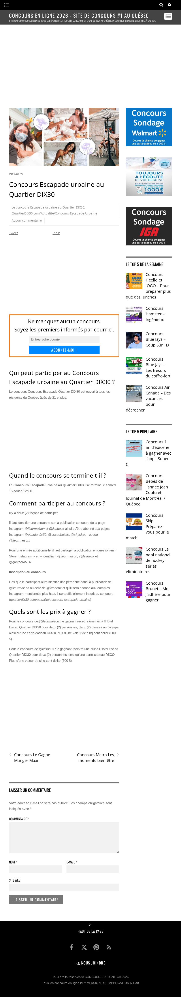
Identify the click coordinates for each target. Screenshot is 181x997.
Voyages (16, 174)
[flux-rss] (109, 947)
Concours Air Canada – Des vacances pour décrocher (148, 398)
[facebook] (71, 947)
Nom (13, 861)
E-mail (71, 861)
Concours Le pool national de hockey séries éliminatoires (148, 560)
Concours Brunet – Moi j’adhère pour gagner (158, 591)
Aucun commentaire (27, 220)
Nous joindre (92, 963)
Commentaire (19, 818)
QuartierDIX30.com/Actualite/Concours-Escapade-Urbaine (54, 213)
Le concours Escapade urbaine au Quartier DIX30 (48, 207)
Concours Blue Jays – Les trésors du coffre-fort (158, 367)
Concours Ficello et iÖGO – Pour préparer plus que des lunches (148, 286)
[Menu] (6, 5)
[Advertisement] (90, 62)
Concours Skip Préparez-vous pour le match (147, 526)
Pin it (56, 233)
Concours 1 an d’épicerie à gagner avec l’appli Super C (148, 453)
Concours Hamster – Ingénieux (155, 314)
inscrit (90, 593)
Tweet (13, 233)
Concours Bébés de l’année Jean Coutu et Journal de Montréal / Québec (147, 490)
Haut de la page (90, 931)
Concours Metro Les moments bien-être (98, 757)
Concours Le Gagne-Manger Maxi (30, 757)
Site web (14, 880)
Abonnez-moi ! (64, 350)
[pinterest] (96, 947)
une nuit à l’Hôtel (101, 621)
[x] (84, 947)
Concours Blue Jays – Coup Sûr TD (157, 339)
